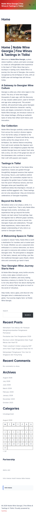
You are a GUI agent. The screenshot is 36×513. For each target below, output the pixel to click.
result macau (16, 478)
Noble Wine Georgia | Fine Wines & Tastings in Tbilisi (12, 5)
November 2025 (9, 399)
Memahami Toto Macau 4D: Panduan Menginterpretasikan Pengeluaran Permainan (16, 330)
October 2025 (8, 402)
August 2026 (7, 378)
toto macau (7, 478)
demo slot (6, 470)
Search (5, 311)
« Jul (4, 451)
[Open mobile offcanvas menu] (34, 5)
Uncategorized (8, 414)
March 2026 (7, 388)
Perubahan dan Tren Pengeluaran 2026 (17, 336)
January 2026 (8, 395)
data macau (26, 478)
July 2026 (6, 381)
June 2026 (7, 385)
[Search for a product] (30, 5)
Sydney (4, 511)
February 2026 (8, 392)
